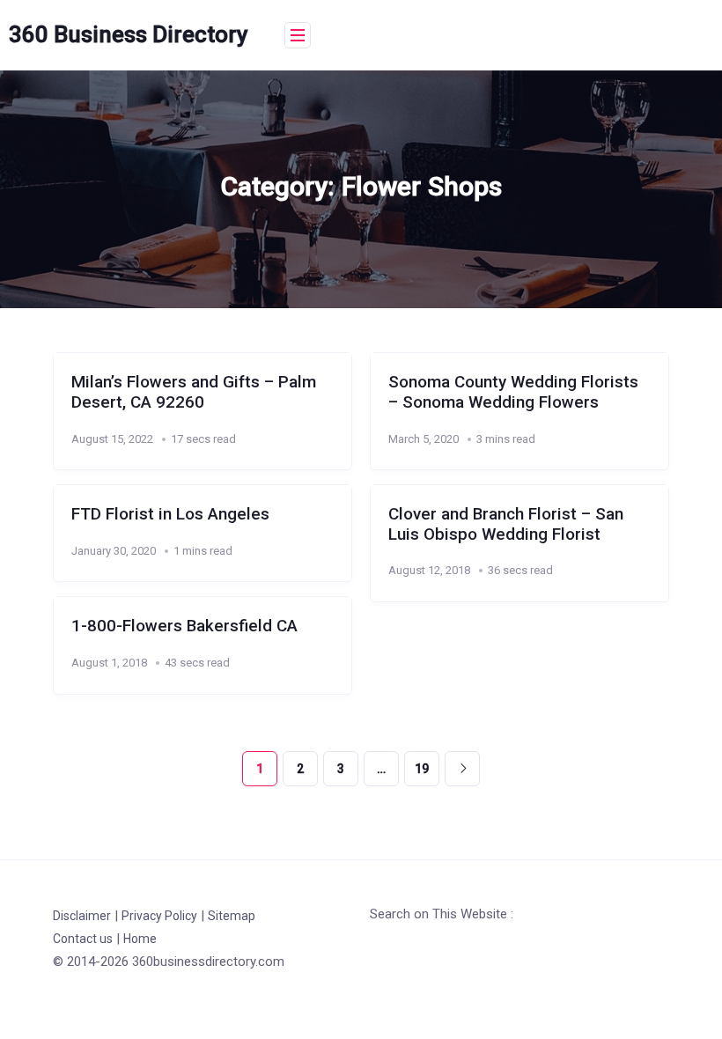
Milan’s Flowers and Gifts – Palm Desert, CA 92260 (193, 392)
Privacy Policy (159, 916)
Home (140, 939)
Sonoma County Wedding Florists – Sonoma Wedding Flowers (513, 392)
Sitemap (231, 916)
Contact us (83, 939)
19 (422, 769)
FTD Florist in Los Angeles (170, 514)
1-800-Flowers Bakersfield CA (184, 626)
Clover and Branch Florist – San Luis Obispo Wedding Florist (505, 524)
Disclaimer (82, 916)
